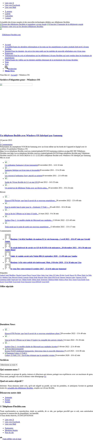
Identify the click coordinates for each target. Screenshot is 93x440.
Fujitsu (39, 275)
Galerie (7, 14)
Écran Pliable (8, 282)
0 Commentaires (6, 145)
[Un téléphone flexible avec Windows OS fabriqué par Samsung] (16, 85)
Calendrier (9, 16)
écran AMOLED (36, 282)
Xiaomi (75, 279)
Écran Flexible (81, 279)
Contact (8, 18)
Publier (7, 402)
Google (67, 275)
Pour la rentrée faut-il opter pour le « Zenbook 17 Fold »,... (27, 207)
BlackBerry (12, 275)
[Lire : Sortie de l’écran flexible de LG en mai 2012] (6, 179)
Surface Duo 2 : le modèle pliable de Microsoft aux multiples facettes (31, 347)
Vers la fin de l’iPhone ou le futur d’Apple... (21, 214)
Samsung (62, 277)
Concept (33, 275)
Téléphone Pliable (53, 279)
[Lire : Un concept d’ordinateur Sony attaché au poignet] (7, 173)
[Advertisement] (46, 305)
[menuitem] (49, 11)
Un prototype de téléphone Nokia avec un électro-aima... (26, 188)
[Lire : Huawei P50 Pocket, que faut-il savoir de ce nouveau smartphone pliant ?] (7, 197)
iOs (76, 275)
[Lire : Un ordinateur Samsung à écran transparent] (7, 162)
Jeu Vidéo (89, 275)
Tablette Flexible (26, 279)
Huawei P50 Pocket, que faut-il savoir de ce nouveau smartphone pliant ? (33, 333)
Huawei (72, 275)
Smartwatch (14, 279)
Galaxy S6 (52, 275)
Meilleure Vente (7, 277)
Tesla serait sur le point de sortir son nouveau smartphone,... (27, 227)
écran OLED (45, 282)
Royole (57, 277)
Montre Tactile (33, 277)
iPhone (79, 275)
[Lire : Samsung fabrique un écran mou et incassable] (7, 168)
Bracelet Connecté (21, 275)
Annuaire (8, 397)
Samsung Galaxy (71, 277)
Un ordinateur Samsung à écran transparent (21, 165)
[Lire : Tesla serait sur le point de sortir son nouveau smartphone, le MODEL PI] (7, 223)
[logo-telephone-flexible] (10, 35)
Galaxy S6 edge (59, 275)
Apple (7, 275)
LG (1, 277)
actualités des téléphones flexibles (20, 388)
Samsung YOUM (81, 277)
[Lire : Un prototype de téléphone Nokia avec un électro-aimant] (7, 185)
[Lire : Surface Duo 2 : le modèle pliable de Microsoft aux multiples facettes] (7, 217)
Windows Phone (63, 279)
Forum (7, 400)
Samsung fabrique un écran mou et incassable (22, 170)
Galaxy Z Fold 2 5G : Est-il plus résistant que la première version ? (30, 355)
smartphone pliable (5, 279)
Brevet (29, 275)
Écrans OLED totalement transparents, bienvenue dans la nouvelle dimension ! (35, 351)
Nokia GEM (51, 277)
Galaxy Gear (44, 275)
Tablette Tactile (36, 279)
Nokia (45, 277)
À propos (8, 11)
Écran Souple (16, 282)
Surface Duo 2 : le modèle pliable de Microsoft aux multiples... (29, 220)
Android (2, 275)
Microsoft (15, 277)
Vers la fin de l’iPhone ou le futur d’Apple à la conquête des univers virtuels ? (34, 340)
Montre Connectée (23, 277)
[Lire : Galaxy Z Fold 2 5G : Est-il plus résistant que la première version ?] (16, 353)
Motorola (40, 277)
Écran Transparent (26, 282)
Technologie (44, 279)
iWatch (83, 275)
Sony (20, 279)
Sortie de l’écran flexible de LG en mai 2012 (22, 182)
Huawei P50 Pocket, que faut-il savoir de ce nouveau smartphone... (30, 200)
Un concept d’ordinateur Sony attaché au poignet (23, 176)
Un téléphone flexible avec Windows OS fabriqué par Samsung (31, 135)
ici (45, 376)
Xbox (70, 279)
